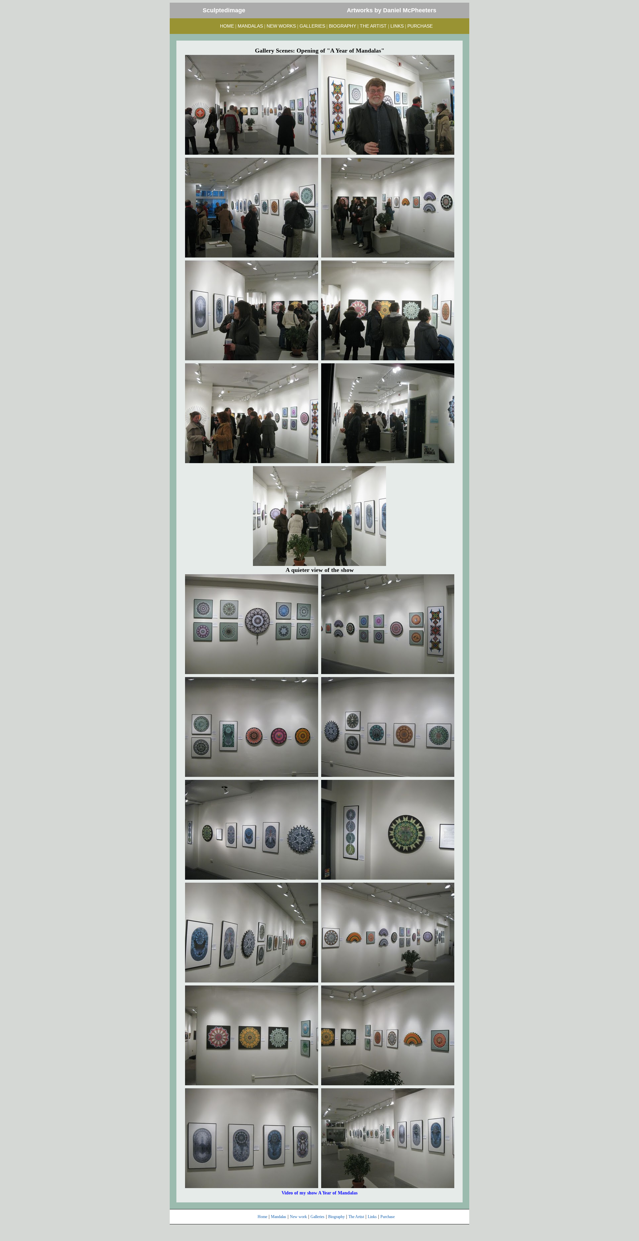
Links (372, 1216)
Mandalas (278, 1216)
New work (298, 1216)
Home (262, 1216)
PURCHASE (420, 26)
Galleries (317, 1216)
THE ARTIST (373, 26)
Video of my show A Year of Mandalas (319, 1192)
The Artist (356, 1216)
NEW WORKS (281, 26)
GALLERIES (312, 26)
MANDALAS (250, 26)
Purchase (387, 1216)
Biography (336, 1216)
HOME (227, 26)
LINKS (397, 26)
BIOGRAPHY (342, 26)
